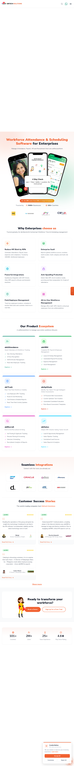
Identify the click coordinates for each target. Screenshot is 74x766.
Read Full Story (7, 542)
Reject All (63, 760)
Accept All (57, 756)
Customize (51, 760)
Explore (7, 367)
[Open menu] (70, 4)
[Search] (62, 4)
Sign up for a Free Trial (53, 609)
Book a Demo (33, 609)
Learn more (55, 751)
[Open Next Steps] (72, 291)
